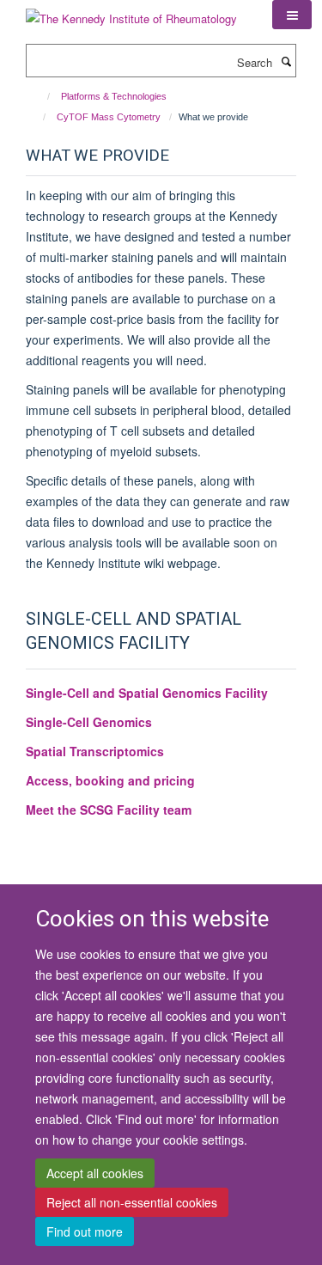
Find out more (84, 1231)
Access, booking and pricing (110, 780)
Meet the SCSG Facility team (108, 809)
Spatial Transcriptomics (95, 751)
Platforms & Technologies (114, 96)
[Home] (41, 96)
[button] (292, 14)
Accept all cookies (94, 1173)
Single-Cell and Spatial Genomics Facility (147, 692)
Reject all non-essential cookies (131, 1202)
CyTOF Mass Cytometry (109, 117)
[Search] (285, 61)
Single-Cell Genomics (89, 721)
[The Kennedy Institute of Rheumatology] (131, 12)
